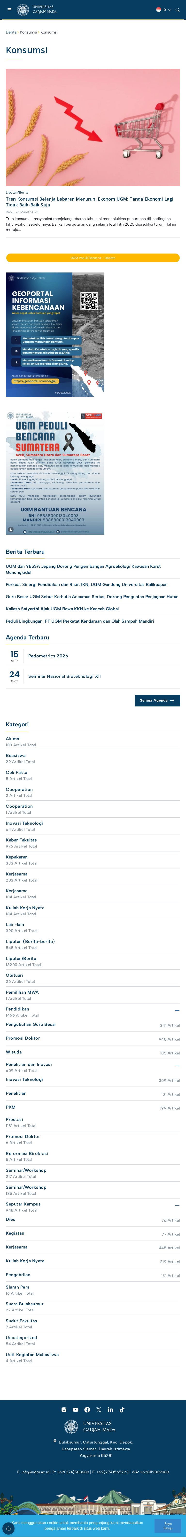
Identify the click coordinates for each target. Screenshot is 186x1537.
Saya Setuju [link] (167, 1526)
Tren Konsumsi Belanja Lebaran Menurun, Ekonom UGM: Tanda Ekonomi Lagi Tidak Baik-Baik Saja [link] (89, 202)
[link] (41, 9)
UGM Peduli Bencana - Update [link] (93, 258)
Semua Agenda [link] (154, 700)
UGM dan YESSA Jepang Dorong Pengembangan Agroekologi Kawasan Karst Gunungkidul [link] (83, 569)
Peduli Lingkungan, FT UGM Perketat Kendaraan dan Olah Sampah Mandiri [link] (80, 621)
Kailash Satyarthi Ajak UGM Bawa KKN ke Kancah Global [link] (62, 608)
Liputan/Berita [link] (17, 192)
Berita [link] (11, 32)
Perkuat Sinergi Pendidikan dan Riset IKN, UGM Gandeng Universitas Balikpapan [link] (87, 584)
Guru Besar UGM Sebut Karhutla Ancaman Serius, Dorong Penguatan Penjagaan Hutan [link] (92, 596)
